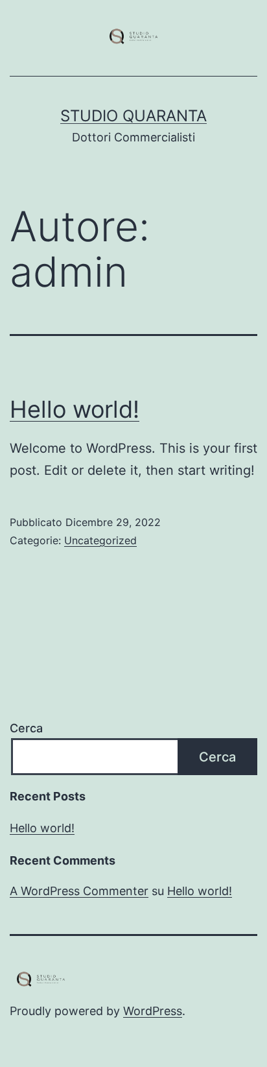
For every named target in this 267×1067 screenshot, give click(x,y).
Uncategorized (100, 540)
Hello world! (74, 409)
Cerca (26, 728)
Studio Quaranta (133, 115)
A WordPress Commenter (79, 891)
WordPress (152, 1011)
